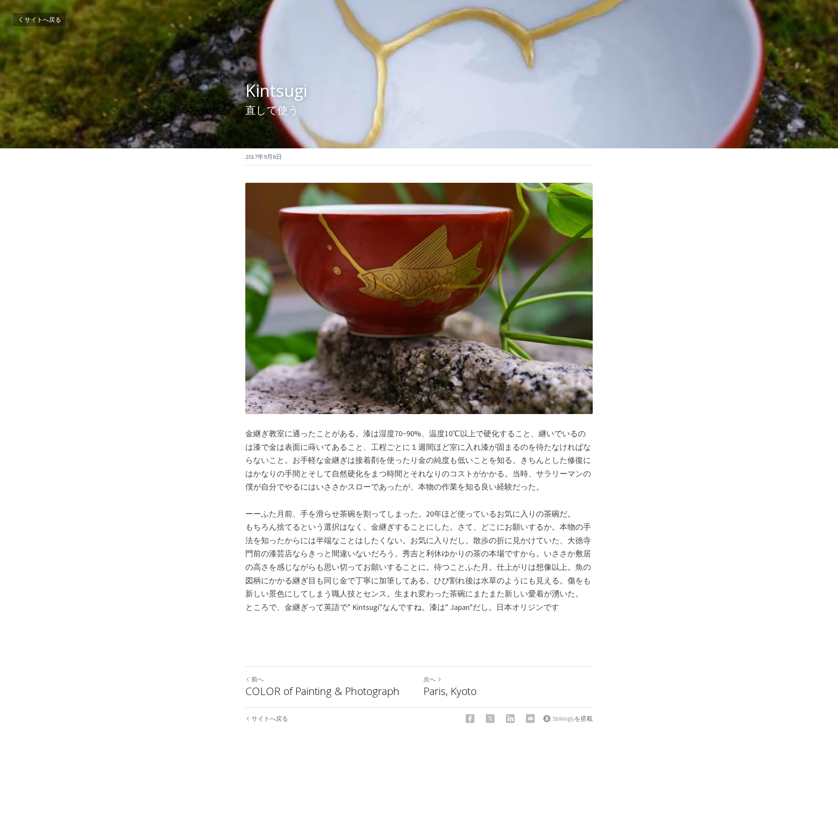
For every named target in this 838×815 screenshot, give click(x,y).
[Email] (530, 718)
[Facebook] (470, 718)
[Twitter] (490, 718)
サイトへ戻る (42, 20)
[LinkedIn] (510, 718)
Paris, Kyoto (450, 691)
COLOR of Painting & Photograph (322, 691)
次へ (429, 679)
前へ (257, 679)
